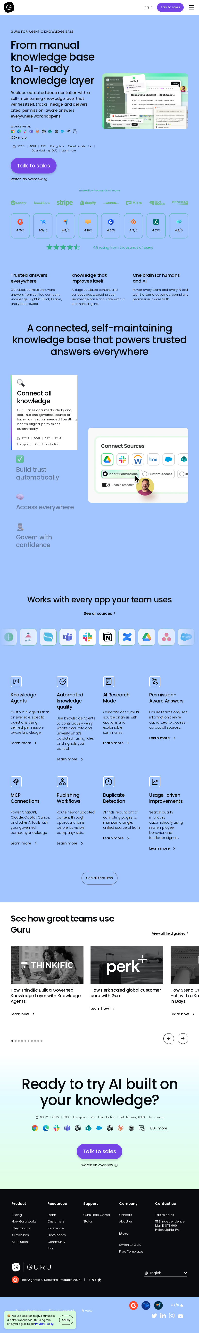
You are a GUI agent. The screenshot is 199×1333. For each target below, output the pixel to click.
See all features (99, 878)
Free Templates (131, 1251)
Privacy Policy (44, 1324)
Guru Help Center (96, 1215)
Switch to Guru (130, 1244)
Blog (51, 1248)
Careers (125, 1215)
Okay (66, 1319)
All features (20, 1235)
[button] (191, 7)
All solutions (20, 1241)
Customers (56, 1221)
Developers (57, 1235)
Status (88, 1221)
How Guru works (24, 1221)
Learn (52, 1215)
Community (56, 1241)
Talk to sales (170, 7)
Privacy (87, 1310)
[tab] (44, 412)
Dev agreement (61, 1310)
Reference (56, 1228)
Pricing (17, 1215)
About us (126, 1221)
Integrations (21, 1228)
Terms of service (28, 1310)
